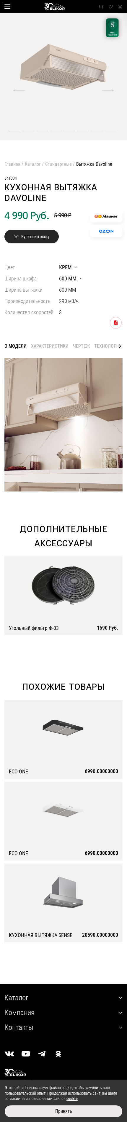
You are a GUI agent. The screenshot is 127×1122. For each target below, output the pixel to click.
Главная (12, 164)
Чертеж (81, 346)
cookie (72, 1098)
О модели (15, 346)
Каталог (33, 164)
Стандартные (58, 164)
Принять (63, 1111)
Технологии (108, 346)
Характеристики (50, 346)
